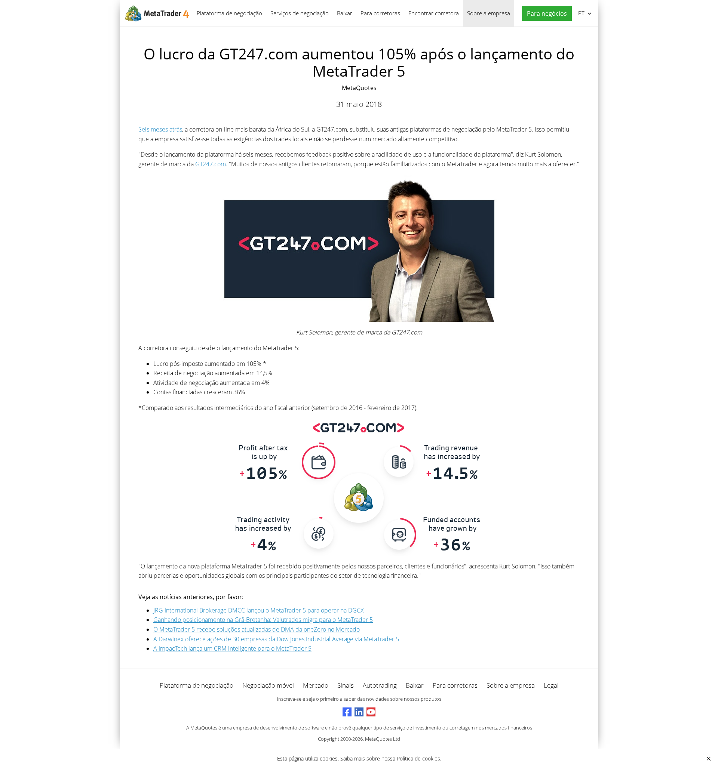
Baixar (344, 13)
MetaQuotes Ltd (382, 738)
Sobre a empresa (488, 13)
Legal (551, 685)
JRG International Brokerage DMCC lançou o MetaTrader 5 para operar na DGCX (258, 610)
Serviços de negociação (299, 13)
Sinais (345, 685)
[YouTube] (370, 711)
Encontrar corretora (433, 13)
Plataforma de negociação (229, 13)
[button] (545, 13)
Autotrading (380, 685)
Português (580, 13)
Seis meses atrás (160, 129)
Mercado (315, 685)
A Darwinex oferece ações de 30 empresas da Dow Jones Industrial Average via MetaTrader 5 (276, 639)
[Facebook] (347, 711)
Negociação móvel (268, 685)
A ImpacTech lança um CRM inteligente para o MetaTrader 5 (232, 648)
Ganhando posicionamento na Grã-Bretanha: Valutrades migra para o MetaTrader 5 (263, 620)
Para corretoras (380, 13)
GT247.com (210, 164)
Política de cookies (418, 758)
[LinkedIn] (359, 711)
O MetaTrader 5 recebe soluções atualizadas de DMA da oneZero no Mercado (256, 629)
